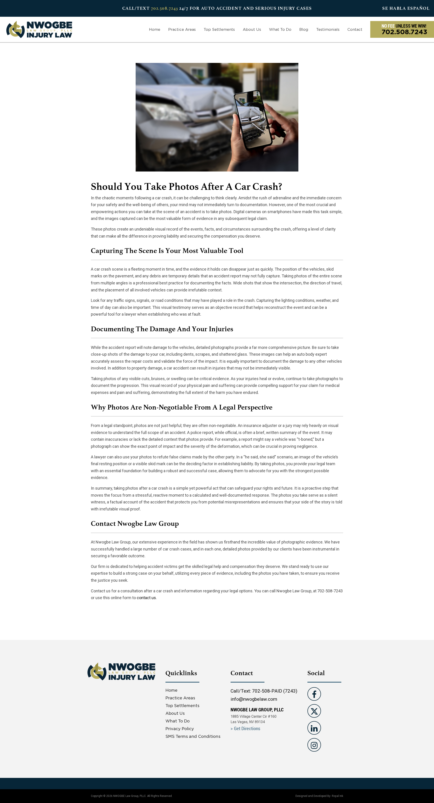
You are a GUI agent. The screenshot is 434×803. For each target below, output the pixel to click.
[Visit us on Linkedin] (314, 728)
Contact (354, 29)
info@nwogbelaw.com (254, 699)
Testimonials (328, 29)
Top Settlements (219, 29)
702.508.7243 (164, 8)
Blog (303, 29)
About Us (252, 29)
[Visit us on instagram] (314, 745)
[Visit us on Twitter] (314, 711)
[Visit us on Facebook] (314, 694)
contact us (146, 597)
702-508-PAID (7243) (274, 691)
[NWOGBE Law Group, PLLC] (39, 29)
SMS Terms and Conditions (192, 736)
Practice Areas (182, 29)
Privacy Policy (179, 729)
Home (154, 29)
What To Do (280, 29)
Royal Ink (337, 796)
